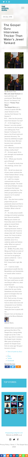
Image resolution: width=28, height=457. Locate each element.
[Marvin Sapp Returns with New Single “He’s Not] (7, 398)
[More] (18, 366)
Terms (12, 445)
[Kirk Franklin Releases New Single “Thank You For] (14, 398)
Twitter (9, 358)
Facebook (10, 361)
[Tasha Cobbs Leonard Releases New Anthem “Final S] (21, 411)
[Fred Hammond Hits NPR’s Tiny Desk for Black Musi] (7, 411)
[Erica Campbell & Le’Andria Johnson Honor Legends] (21, 404)
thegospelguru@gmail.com (14, 433)
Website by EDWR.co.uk (14, 435)
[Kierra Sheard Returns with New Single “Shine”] (14, 411)
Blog (8, 356)
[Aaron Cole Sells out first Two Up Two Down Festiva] (14, 404)
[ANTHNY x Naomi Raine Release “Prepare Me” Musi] (21, 398)
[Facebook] (7, 366)
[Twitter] (12, 366)
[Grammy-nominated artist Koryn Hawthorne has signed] (7, 404)
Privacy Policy (4, 445)
